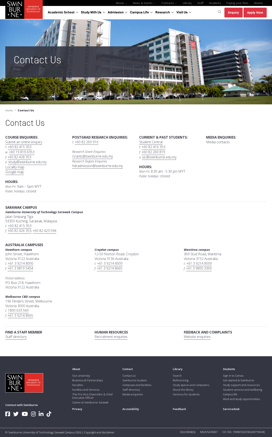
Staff (200, 3)
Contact (127, 369)
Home (9, 110)
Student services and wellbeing (242, 390)
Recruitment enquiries (111, 337)
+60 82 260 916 (86, 142)
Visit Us (182, 12)
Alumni (258, 3)
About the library (183, 390)
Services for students (186, 394)
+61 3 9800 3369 (199, 268)
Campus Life (139, 12)
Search (177, 375)
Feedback (179, 409)
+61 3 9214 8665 (109, 268)
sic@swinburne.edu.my (159, 157)
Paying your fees (237, 3)
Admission (116, 12)
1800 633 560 (18, 310)
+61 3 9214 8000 (20, 263)
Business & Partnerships (87, 380)
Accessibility (130, 409)
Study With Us (91, 12)
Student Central (151, 142)
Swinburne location (134, 380)
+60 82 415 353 (19, 147)
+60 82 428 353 (19, 157)
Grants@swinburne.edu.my (92, 156)
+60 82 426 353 (19, 230)
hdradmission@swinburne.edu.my (97, 166)
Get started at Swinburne (238, 380)
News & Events (143, 3)
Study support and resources (241, 385)
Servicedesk (231, 409)
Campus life (230, 394)
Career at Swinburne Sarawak (90, 402)
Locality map (14, 167)
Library (187, 3)
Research (162, 12)
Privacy (77, 409)
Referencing (180, 380)
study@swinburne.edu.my (27, 162)
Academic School (61, 12)
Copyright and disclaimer (99, 432)
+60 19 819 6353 (21, 152)
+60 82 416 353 (153, 147)
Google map (14, 172)
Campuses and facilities (136, 385)
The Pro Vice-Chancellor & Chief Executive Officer (92, 396)
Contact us (129, 375)
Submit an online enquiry (23, 142)
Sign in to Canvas (233, 375)
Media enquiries (132, 394)
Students (215, 3)
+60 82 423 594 (44, 230)
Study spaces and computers (191, 385)
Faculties (77, 385)
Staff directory (16, 337)
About (120, 3)
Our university (81, 375)
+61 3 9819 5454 (20, 268)
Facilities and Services (85, 390)
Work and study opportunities (241, 399)
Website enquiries (197, 337)
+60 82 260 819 (153, 152)
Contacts (168, 3)
